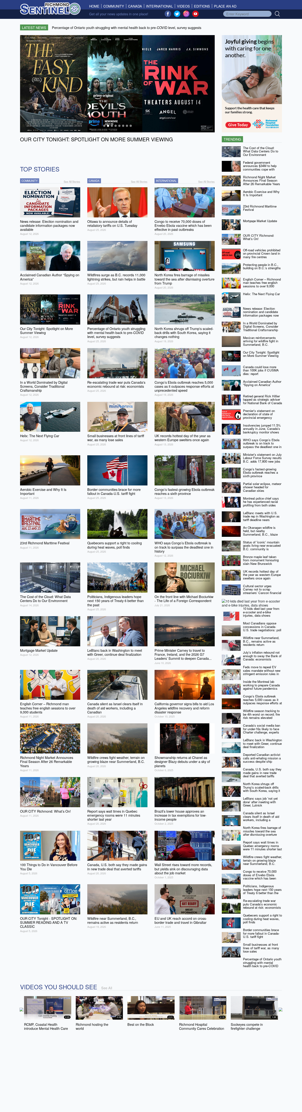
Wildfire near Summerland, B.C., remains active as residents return (261, 641)
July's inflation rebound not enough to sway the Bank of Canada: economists (262, 655)
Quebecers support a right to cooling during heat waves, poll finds (262, 918)
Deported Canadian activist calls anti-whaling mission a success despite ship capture (262, 759)
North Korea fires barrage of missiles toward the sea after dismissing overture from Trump (262, 832)
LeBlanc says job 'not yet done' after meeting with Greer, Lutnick (260, 801)
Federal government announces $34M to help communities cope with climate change (260, 167)
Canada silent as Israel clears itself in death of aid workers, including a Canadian (261, 818)
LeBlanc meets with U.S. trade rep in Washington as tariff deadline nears (261, 516)
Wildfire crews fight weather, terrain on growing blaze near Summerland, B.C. (262, 860)
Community (113, 6)
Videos (183, 6)
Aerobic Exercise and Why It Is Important (261, 193)
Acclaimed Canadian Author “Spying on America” (262, 383)
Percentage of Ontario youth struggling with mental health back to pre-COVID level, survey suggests (262, 964)
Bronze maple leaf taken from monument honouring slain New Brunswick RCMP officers (261, 561)
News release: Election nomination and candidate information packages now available (261, 313)
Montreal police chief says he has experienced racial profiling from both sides (261, 501)
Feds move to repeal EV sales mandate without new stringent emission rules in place (262, 672)
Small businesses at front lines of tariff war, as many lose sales (261, 947)
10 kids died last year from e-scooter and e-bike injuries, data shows (261, 612)
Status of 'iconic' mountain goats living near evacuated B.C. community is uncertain (262, 547)
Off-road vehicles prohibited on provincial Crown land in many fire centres (261, 253)
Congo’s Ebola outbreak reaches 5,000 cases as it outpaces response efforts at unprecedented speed (262, 701)
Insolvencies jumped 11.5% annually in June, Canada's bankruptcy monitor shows (262, 428)
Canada (135, 6)
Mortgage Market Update (260, 221)
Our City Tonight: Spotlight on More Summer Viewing (261, 354)
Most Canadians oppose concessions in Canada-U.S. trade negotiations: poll (262, 626)
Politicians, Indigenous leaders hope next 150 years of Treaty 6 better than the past (262, 891)
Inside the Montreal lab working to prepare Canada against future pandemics (261, 685)
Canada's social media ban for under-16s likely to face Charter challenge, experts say (261, 730)
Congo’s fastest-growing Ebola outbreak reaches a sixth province (260, 472)
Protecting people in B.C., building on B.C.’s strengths (262, 266)
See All (106, 987)
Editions (202, 6)
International (159, 6)
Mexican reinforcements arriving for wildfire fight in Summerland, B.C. (260, 341)
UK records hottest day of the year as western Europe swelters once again (262, 574)
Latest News (34, 27)
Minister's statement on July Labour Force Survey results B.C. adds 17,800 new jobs (262, 458)
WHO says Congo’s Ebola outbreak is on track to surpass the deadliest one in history (262, 445)
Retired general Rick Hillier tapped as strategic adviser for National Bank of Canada (262, 399)
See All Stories (72, 181)
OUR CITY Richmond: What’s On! (258, 237)
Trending (232, 139)
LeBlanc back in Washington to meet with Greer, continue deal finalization (262, 743)
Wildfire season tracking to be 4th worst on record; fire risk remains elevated (261, 714)
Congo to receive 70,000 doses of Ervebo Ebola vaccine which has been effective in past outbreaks (261, 876)
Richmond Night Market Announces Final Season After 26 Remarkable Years (261, 180)
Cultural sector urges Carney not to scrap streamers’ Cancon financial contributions (262, 591)
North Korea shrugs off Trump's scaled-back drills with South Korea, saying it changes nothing (261, 789)
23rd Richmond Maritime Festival (260, 208)
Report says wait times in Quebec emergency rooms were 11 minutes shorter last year (262, 847)
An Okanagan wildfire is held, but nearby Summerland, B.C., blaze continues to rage (260, 532)
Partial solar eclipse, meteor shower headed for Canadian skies (262, 487)
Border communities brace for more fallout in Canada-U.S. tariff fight (261, 933)
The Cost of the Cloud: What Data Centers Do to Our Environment (260, 151)
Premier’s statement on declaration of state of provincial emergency (259, 414)
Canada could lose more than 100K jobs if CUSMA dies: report (261, 370)
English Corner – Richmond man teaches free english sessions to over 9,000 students (262, 284)
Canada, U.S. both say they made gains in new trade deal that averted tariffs (262, 772)
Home (95, 6)
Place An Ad (225, 6)
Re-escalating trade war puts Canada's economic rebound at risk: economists (262, 904)
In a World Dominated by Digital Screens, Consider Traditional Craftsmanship (260, 326)
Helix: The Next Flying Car (261, 294)
